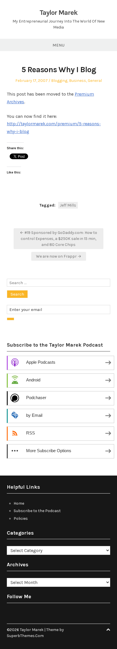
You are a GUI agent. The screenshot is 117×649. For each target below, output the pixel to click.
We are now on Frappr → (58, 256)
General (95, 80)
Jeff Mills (68, 205)
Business (77, 80)
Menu (58, 45)
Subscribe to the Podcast (37, 510)
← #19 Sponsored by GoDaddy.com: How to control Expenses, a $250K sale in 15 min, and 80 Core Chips (58, 238)
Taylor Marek (58, 13)
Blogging (59, 80)
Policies (21, 518)
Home (19, 503)
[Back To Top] (108, 630)
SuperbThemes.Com (25, 635)
